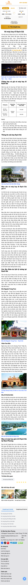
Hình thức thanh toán (6, 578)
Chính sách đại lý (5, 581)
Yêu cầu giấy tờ (5, 561)
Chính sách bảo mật (6, 574)
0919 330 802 (23, 2)
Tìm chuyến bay (15, 27)
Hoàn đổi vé (4, 566)
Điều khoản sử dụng (6, 576)
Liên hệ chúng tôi (5, 551)
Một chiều (5, 8)
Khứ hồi (13, 8)
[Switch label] (19, 8)
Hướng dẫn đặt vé (5, 553)
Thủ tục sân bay (5, 563)
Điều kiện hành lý (5, 568)
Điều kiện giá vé (5, 556)
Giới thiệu (3, 548)
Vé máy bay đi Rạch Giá (8, 479)
